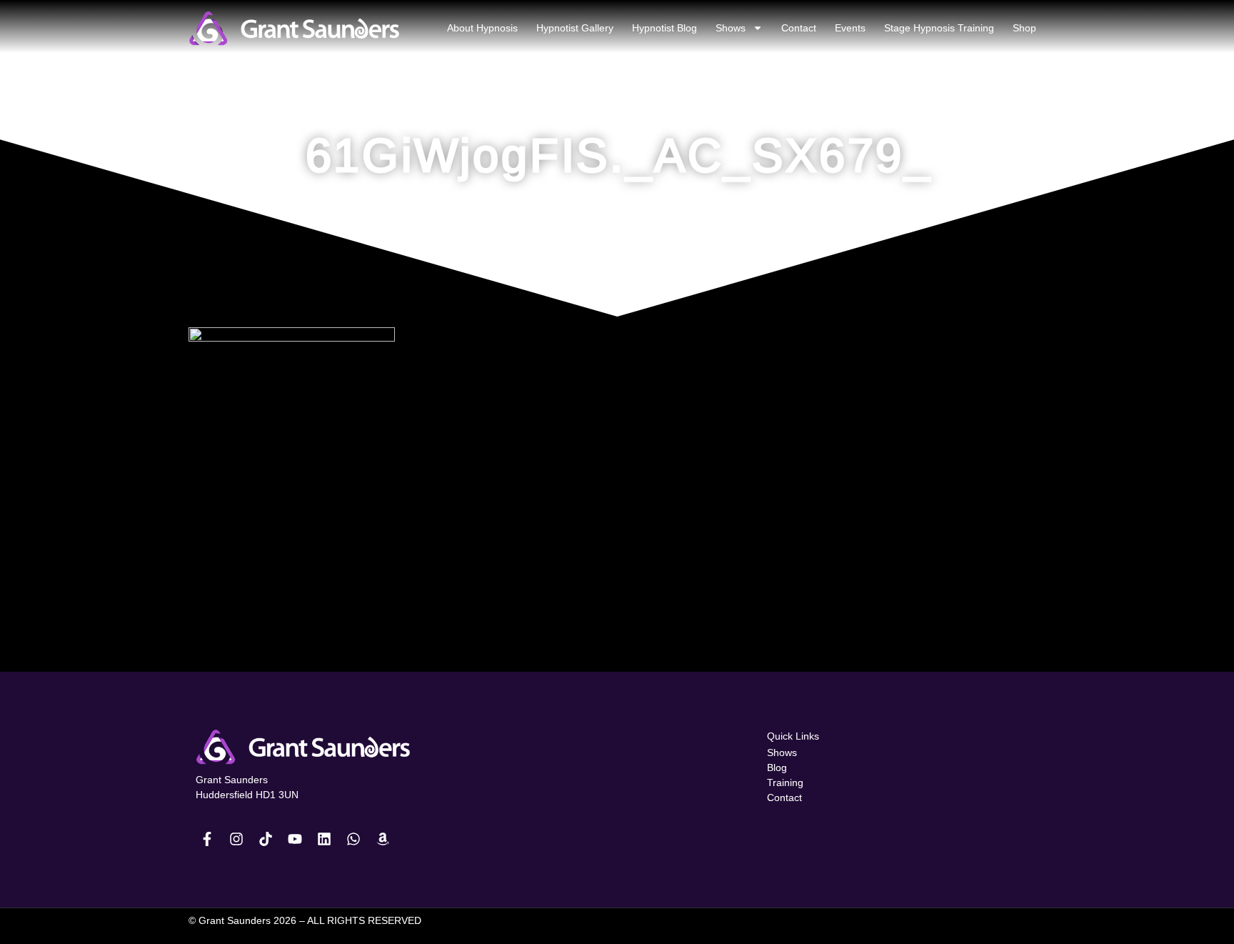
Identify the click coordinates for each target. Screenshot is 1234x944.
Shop (1024, 28)
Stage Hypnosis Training (939, 28)
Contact (798, 28)
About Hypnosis (482, 28)
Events (850, 28)
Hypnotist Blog (664, 28)
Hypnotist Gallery (574, 28)
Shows (731, 28)
